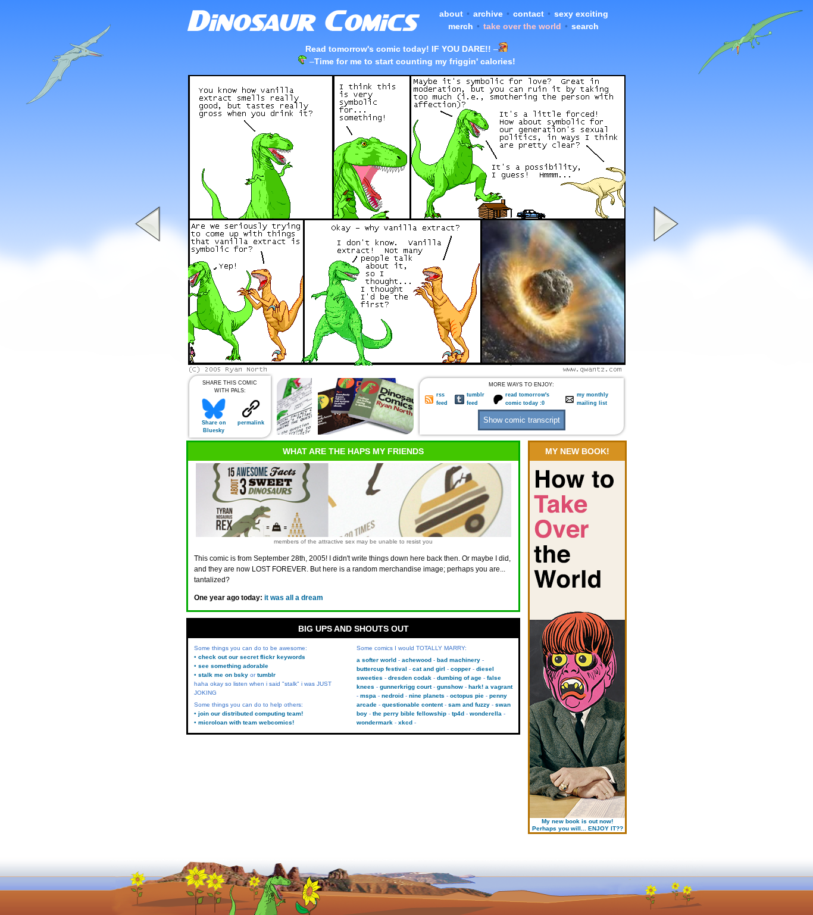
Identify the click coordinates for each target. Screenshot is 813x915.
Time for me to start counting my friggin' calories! (414, 61)
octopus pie (467, 695)
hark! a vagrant (490, 686)
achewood (416, 660)
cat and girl (428, 669)
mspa (368, 695)
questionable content (412, 704)
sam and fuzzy (469, 704)
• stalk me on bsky (221, 675)
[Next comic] (664, 369)
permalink (250, 423)
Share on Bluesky (214, 426)
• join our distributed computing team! (248, 713)
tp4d (458, 713)
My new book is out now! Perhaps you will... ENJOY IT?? (577, 825)
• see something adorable (231, 666)
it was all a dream (293, 598)
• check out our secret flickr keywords (249, 657)
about (451, 13)
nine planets (427, 695)
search (585, 26)
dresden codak (409, 677)
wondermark (375, 722)
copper (461, 669)
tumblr (266, 675)
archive (488, 13)
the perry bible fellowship (409, 713)
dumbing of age (459, 677)
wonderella (486, 713)
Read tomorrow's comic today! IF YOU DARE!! (398, 49)
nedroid (393, 695)
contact (528, 13)
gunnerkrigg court (405, 686)
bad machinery (458, 660)
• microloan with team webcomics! (244, 722)
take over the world (522, 26)
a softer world (376, 660)
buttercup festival (382, 669)
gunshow (450, 686)
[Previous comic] (149, 369)
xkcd (405, 722)
